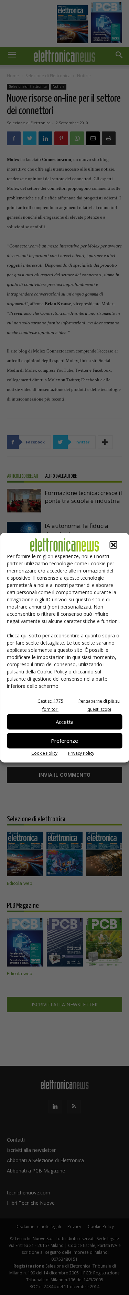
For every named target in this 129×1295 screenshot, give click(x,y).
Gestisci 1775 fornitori (50, 705)
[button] (113, 544)
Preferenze (64, 740)
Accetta (65, 721)
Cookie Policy (44, 753)
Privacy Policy (81, 753)
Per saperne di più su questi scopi (99, 705)
